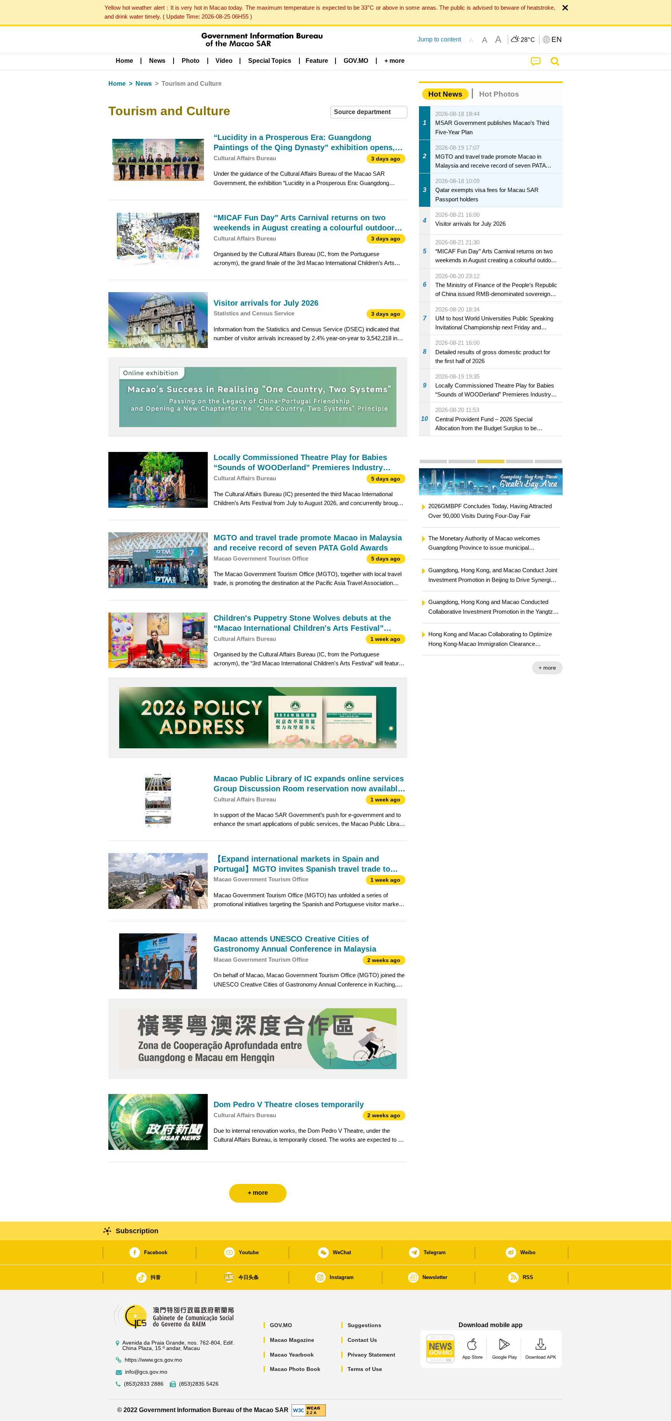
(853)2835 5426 (199, 1384)
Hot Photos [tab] (499, 94)
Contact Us (362, 1340)
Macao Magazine (292, 1340)
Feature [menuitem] (317, 60)
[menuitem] (157, 61)
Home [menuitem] (124, 60)
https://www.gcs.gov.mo (153, 1360)
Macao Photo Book (295, 1369)
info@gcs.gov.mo (146, 1372)
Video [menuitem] (224, 60)
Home (117, 83)
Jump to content (439, 39)
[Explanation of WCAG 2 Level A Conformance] (309, 1409)
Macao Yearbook (292, 1355)
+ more (547, 658)
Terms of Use (365, 1369)
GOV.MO (281, 1325)
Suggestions (364, 1325)
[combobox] (369, 112)
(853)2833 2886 (143, 1384)
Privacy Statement (371, 1355)
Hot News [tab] (445, 94)
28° (528, 40)
